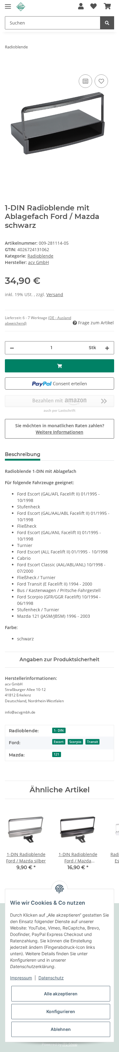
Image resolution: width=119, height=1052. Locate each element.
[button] (81, 7)
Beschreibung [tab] (22, 454)
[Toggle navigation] (8, 4)
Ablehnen (61, 1029)
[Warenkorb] (107, 7)
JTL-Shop (70, 1044)
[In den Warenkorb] (10, 66)
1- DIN (59, 730)
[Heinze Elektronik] (21, 7)
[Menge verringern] (12, 347)
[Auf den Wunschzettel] (101, 81)
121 (56, 754)
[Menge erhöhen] (107, 347)
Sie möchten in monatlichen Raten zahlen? (59, 429)
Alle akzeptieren (61, 993)
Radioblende (40, 256)
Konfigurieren (60, 1011)
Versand (54, 294)
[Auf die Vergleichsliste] (85, 81)
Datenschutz (51, 977)
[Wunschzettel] (93, 7)
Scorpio (75, 742)
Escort (58, 742)
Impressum (21, 977)
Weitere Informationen (59, 432)
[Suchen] (107, 22)
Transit (92, 742)
